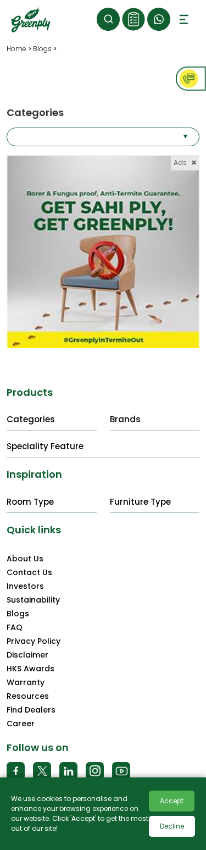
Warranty (25, 682)
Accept (171, 800)
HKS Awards (30, 668)
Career (21, 723)
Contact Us (29, 572)
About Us (25, 558)
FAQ (15, 627)
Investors (25, 586)
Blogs (42, 48)
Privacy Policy (33, 641)
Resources (28, 696)
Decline (172, 826)
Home (16, 48)
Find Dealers (31, 709)
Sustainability (33, 599)
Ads (185, 162)
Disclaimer (27, 654)
